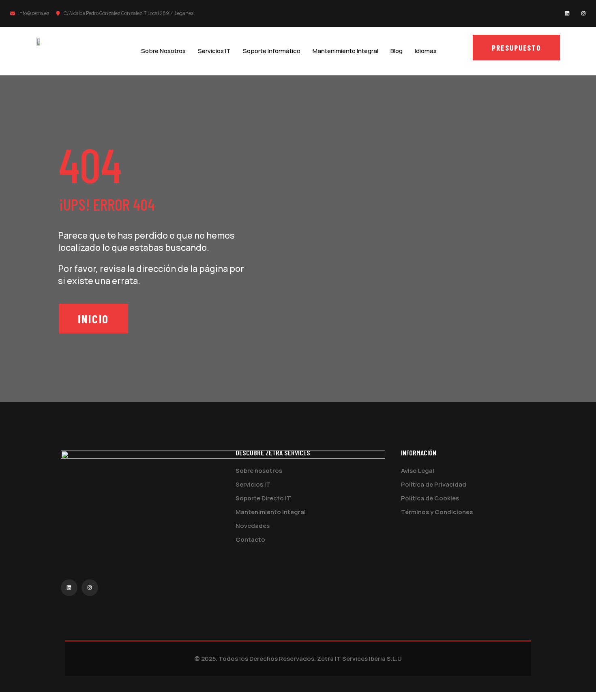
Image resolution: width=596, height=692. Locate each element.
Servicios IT (214, 51)
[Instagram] (583, 13)
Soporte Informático (271, 51)
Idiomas (426, 51)
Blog (396, 51)
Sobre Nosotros (163, 51)
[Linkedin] (567, 13)
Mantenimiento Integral (345, 51)
